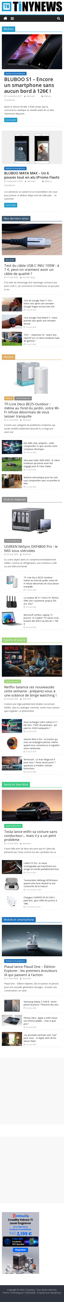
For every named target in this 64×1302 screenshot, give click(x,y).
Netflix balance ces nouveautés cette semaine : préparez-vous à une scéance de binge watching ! (30, 691)
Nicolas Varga (29, 277)
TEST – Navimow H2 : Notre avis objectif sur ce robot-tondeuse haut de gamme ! (41, 337)
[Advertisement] (32, 1091)
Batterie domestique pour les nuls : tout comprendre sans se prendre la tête (42, 480)
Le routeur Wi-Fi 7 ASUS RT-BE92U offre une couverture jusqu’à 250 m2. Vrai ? (41, 600)
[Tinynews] (5, 18)
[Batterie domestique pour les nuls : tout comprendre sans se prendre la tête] (12, 476)
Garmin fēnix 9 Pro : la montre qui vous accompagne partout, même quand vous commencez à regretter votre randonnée (42, 744)
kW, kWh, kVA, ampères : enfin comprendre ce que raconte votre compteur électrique (40, 446)
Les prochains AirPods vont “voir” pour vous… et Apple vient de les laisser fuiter (40, 1038)
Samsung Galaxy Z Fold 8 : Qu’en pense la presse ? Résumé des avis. (41, 1003)
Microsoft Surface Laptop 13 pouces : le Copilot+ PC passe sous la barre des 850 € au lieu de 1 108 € (41, 619)
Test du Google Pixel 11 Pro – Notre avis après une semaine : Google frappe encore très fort (39, 303)
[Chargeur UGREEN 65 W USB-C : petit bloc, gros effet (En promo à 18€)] (12, 896)
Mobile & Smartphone (15, 73)
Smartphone (9, 100)
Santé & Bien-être (13, 826)
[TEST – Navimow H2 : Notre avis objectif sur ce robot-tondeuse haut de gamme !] (12, 333)
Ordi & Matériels (23, 398)
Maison (9, 398)
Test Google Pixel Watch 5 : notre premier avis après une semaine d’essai (40, 320)
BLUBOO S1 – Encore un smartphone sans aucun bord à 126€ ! (29, 85)
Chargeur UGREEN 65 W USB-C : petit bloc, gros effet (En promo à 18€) (40, 900)
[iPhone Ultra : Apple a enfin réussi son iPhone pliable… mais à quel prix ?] (12, 1016)
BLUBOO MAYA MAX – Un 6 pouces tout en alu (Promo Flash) (31, 175)
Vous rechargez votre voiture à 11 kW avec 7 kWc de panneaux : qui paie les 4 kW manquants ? (41, 725)
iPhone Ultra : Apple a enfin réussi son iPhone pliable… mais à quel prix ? (40, 1020)
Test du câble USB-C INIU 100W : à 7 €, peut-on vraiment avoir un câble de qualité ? (31, 269)
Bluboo (47, 96)
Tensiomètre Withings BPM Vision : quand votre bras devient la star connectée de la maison (41, 883)
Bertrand (31, 96)
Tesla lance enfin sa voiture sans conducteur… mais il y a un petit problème (30, 835)
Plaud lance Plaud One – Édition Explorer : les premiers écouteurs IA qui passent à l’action (30, 970)
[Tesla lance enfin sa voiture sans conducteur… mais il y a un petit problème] (32, 791)
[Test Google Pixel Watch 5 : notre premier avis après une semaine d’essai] (12, 316)
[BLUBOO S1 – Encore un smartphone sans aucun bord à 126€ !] (32, 36)
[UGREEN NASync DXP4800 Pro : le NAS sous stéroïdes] (32, 506)
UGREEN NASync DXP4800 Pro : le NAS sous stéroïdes (31, 548)
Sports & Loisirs (13, 681)
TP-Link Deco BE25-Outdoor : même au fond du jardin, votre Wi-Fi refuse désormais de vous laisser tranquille (32, 410)
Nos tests (10, 260)
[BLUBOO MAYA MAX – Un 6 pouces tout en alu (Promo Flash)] (32, 132)
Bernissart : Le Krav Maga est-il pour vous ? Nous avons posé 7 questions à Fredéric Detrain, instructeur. (39, 764)
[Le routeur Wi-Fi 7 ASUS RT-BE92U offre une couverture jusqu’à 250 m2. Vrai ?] (12, 596)
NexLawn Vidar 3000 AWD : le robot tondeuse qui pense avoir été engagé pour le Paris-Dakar (42, 463)
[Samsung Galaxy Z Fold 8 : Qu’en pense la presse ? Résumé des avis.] (12, 1000)
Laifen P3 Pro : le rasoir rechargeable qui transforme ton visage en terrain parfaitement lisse (41, 866)
